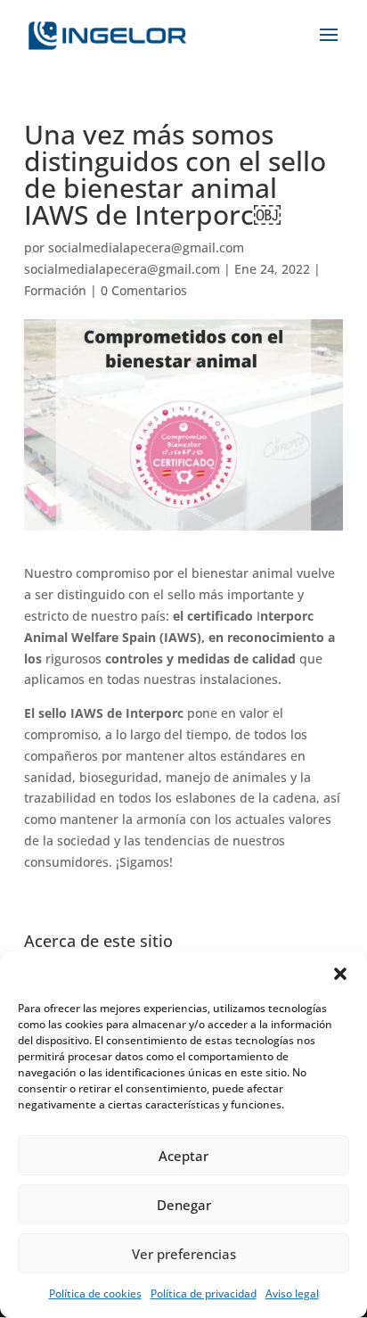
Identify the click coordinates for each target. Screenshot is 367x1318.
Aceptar (183, 1156)
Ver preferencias (184, 1254)
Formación (55, 290)
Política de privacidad (204, 1293)
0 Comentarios (144, 290)
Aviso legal (292, 1293)
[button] (340, 974)
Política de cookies (95, 1293)
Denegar (184, 1205)
